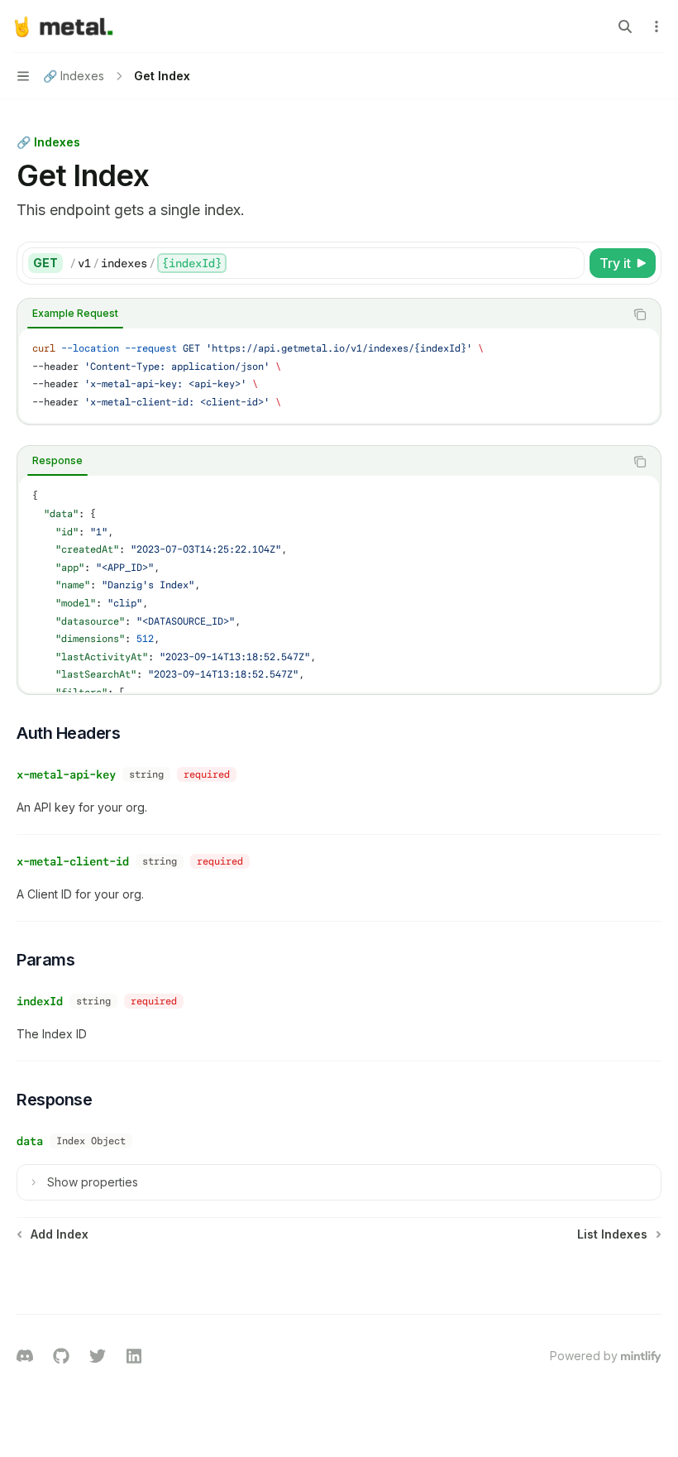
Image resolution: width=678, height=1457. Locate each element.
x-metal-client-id (73, 861)
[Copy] (569, 263)
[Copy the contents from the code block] (640, 314)
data (30, 1141)
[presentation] (339, 584)
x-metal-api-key (66, 774)
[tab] (75, 314)
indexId (40, 1001)
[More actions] (656, 26)
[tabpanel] (339, 375)
